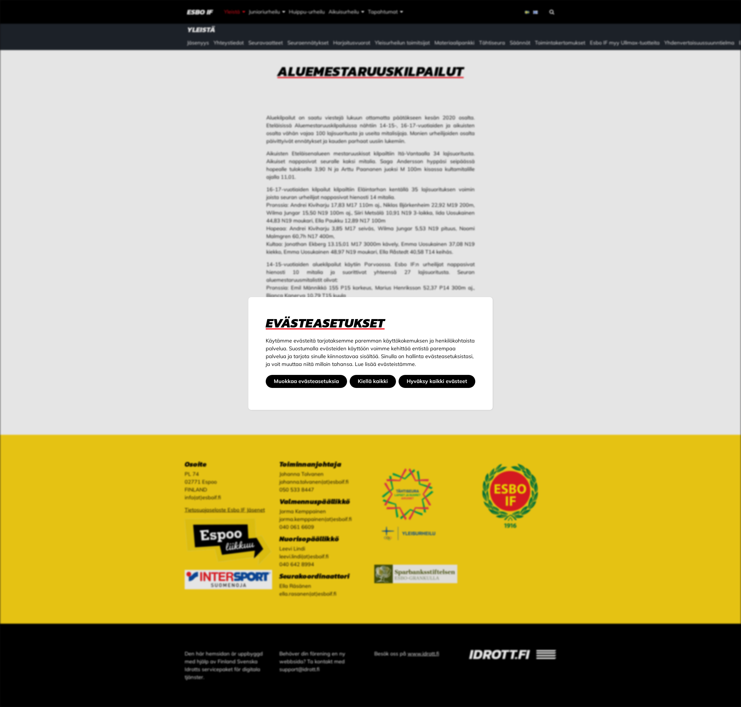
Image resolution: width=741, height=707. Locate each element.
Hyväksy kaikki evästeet (437, 381)
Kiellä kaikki (373, 381)
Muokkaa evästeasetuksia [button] (306, 381)
